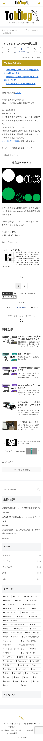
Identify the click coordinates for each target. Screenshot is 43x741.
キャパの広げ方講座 (10, 141)
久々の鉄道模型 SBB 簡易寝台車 (20, 84)
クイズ (7, 297)
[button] (34, 50)
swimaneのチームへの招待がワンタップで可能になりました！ (21, 531)
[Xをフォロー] (21, 320)
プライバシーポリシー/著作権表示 (11, 725)
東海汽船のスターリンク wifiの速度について (21, 508)
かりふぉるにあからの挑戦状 (25, 293)
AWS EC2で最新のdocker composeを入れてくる (21, 519)
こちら (18, 93)
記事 (14, 297)
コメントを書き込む (21, 470)
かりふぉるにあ (11, 250)
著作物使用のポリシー (31, 724)
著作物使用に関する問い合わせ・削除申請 (11, 731)
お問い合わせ (32, 730)
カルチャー (8, 293)
